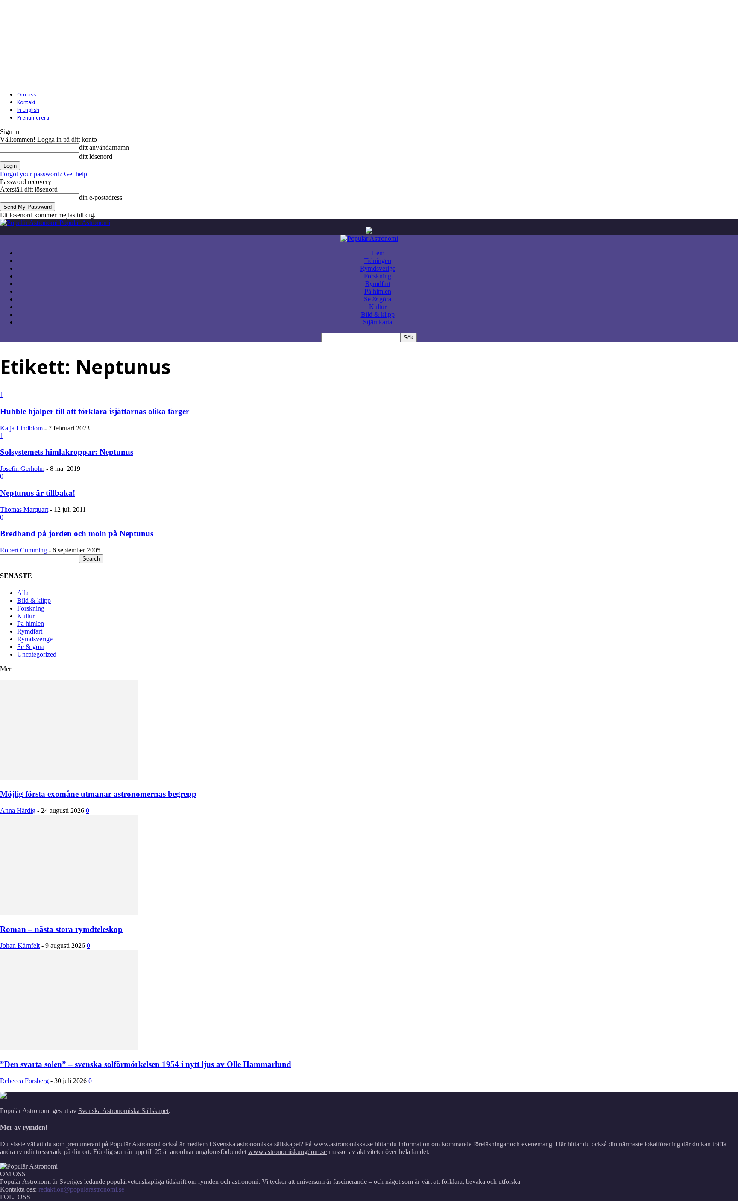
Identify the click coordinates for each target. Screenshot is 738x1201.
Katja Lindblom (21, 428)
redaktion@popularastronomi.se (81, 1189)
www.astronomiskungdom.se (287, 1151)
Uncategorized (36, 654)
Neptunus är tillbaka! (37, 492)
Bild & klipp (378, 314)
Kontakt (26, 102)
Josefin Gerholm (22, 468)
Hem (377, 253)
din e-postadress (100, 197)
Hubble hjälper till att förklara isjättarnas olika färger (94, 411)
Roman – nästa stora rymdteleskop (61, 929)
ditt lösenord (95, 156)
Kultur (378, 306)
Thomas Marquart (24, 509)
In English (28, 110)
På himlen (377, 291)
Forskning (377, 276)
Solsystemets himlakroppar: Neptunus (66, 451)
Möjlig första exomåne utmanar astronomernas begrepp (98, 793)
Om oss (26, 94)
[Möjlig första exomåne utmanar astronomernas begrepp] (69, 777)
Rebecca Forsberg (24, 1080)
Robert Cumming (23, 550)
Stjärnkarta (377, 322)
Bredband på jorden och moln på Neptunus (76, 533)
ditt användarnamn (104, 147)
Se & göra (377, 299)
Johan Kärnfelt (20, 945)
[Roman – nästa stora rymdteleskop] (69, 912)
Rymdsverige (377, 268)
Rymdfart (377, 283)
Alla (23, 592)
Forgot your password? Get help (43, 174)
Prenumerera (33, 117)
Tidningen (377, 260)
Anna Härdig (17, 810)
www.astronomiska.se (343, 1144)
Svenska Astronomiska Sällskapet (123, 1110)
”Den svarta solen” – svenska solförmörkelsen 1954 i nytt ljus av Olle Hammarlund (145, 1064)
